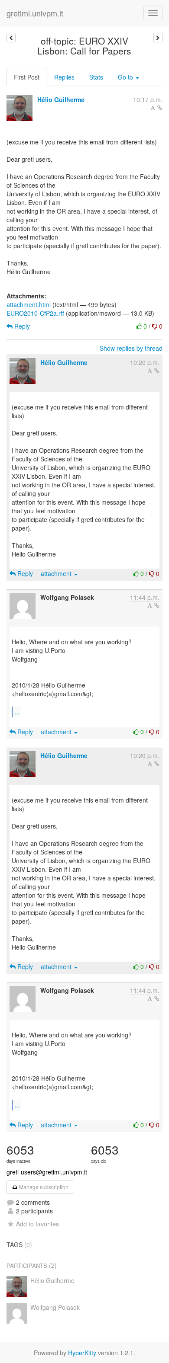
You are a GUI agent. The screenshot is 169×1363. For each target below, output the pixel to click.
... (17, 712)
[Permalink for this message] (159, 108)
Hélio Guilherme (60, 99)
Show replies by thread (131, 348)
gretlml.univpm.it (34, 13)
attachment (57, 573)
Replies (64, 77)
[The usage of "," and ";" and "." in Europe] (11, 37)
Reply (21, 326)
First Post (26, 77)
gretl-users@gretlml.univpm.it (46, 1172)
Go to (126, 77)
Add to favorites (37, 1223)
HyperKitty (82, 1352)
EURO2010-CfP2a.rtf (35, 313)
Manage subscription (43, 1186)
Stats (96, 77)
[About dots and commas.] (157, 37)
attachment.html (28, 304)
